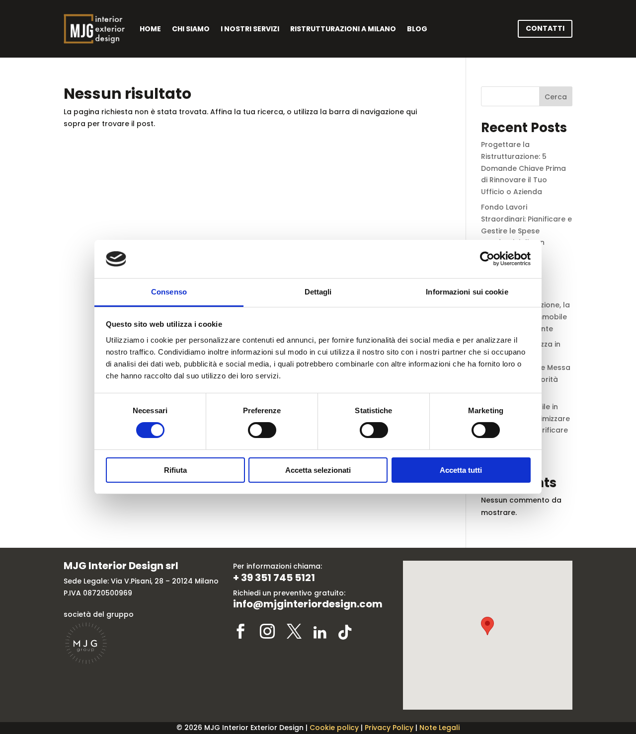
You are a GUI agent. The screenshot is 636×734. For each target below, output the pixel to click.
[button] (487, 626)
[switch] (262, 430)
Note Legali (439, 728)
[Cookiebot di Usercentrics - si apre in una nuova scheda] (487, 258)
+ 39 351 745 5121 (274, 578)
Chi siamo (191, 29)
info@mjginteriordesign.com (308, 604)
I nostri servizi (250, 29)
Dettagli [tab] (318, 292)
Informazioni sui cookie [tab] (467, 292)
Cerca (556, 97)
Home (150, 29)
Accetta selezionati (318, 470)
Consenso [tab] (169, 292)
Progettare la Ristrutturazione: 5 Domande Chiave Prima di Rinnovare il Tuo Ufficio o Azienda (523, 168)
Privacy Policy (389, 728)
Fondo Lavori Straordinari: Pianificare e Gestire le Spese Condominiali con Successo (526, 230)
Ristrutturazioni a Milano (343, 29)
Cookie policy (334, 728)
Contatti (545, 28)
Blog (417, 29)
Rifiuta (175, 470)
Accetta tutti (461, 470)
